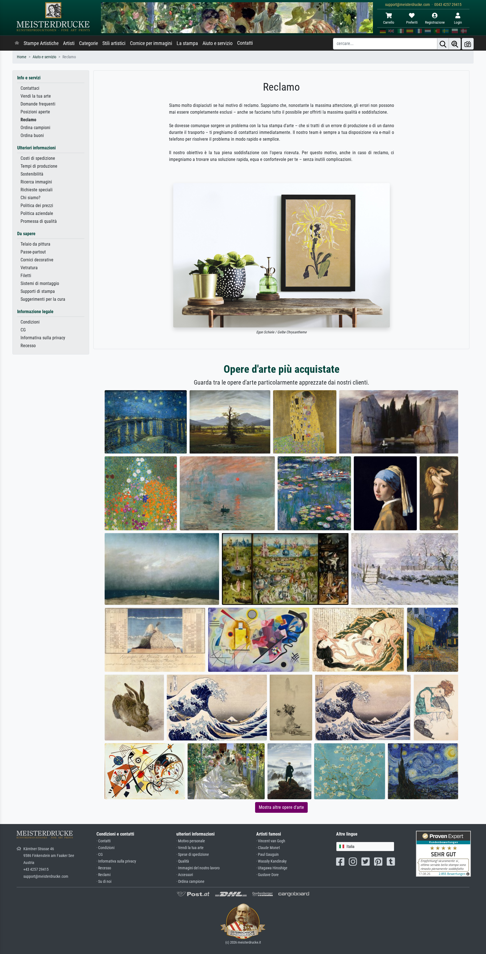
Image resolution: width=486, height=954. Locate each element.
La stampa (187, 43)
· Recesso (103, 868)
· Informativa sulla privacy (116, 861)
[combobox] (365, 846)
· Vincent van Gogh (270, 841)
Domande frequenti (38, 104)
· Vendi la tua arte (190, 847)
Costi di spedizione (38, 158)
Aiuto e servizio (217, 43)
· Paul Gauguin (267, 854)
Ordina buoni (32, 135)
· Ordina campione (190, 881)
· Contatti (103, 841)
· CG (99, 854)
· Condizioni (105, 847)
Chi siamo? (30, 197)
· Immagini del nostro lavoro (198, 868)
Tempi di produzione (39, 166)
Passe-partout (33, 252)
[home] (16, 43)
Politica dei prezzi (37, 205)
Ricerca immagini (36, 182)
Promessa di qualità (39, 221)
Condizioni (30, 322)
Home (21, 57)
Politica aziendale (37, 213)
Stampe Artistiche (41, 43)
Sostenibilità (32, 174)
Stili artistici (113, 43)
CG (23, 330)
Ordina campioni (35, 127)
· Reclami (103, 874)
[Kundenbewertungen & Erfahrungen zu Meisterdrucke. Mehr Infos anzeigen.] (443, 853)
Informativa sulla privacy (43, 337)
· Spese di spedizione (192, 854)
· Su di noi (103, 881)
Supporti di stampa (38, 291)
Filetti (26, 275)
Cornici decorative (37, 259)
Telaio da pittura (35, 244)
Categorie (88, 43)
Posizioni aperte (35, 112)
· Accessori (184, 874)
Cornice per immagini (151, 43)
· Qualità (182, 861)
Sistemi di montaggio (40, 283)
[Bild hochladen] (468, 44)
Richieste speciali (37, 189)
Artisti (69, 43)
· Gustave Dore (267, 874)
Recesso (28, 345)
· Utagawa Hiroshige (271, 868)
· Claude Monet (268, 847)
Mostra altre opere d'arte (281, 807)
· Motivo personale (190, 841)
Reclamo (28, 119)
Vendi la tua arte (36, 96)
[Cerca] (443, 44)
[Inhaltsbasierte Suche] (455, 44)
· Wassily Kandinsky (271, 861)
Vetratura (29, 267)
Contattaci (30, 88)
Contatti (245, 43)
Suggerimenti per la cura (43, 299)
